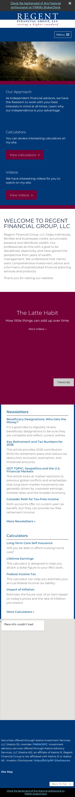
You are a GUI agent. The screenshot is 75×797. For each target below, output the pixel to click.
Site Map (7, 771)
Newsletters (17, 412)
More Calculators (20, 612)
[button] (62, 34)
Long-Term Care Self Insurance (30, 543)
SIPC (45, 744)
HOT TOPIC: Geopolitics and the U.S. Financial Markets (33, 470)
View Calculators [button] (23, 155)
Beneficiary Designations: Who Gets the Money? (36, 421)
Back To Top (60, 784)
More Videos (37, 329)
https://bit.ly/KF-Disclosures (52, 760)
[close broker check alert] (69, 3)
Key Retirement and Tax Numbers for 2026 (35, 443)
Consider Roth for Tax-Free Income (33, 499)
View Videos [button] (19, 195)
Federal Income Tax (21, 574)
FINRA (37, 744)
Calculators (17, 535)
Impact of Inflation (20, 589)
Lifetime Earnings (20, 558)
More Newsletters (21, 521)
